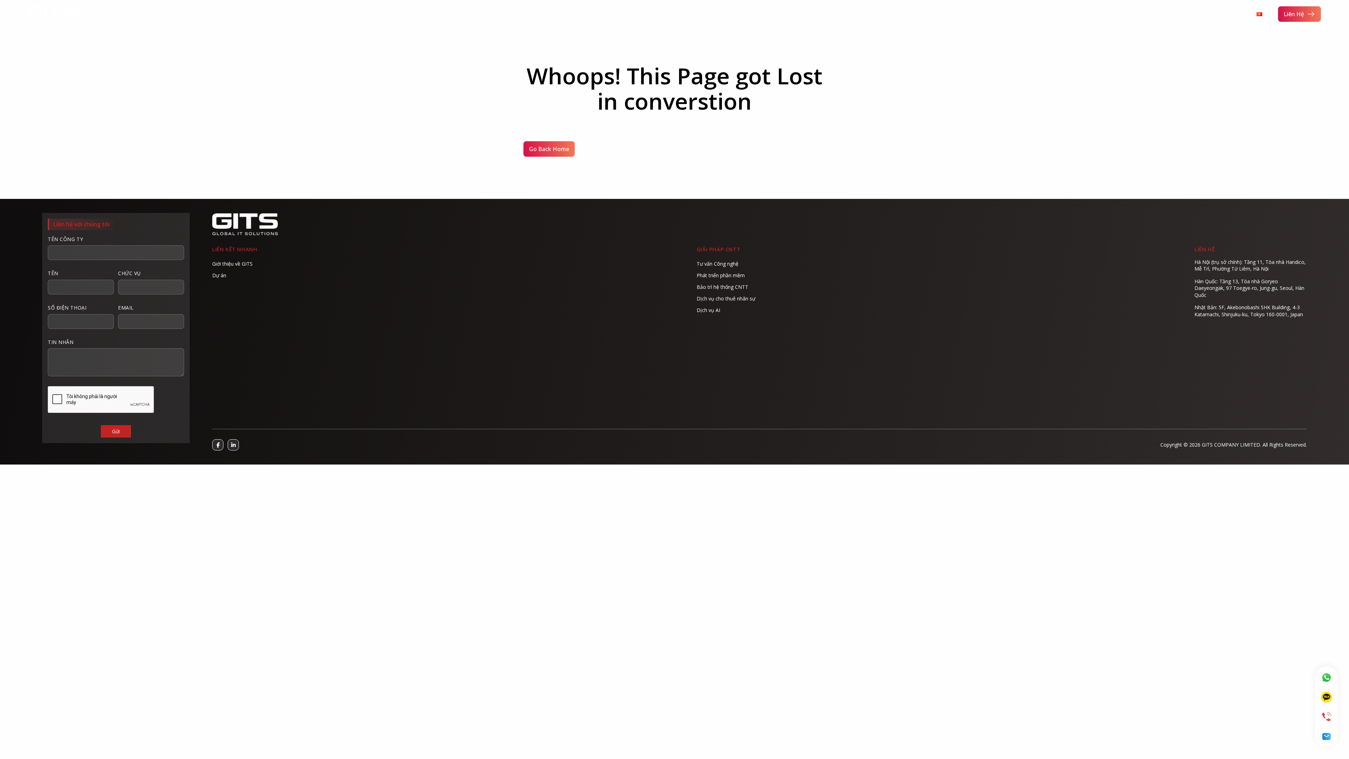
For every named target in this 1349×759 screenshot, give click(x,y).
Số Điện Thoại (67, 307)
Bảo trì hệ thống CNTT (722, 287)
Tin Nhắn (60, 342)
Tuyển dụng (801, 14)
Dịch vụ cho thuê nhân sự (726, 298)
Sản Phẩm (611, 14)
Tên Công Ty (65, 239)
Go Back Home (549, 149)
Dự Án (706, 14)
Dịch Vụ (561, 14)
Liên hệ (1294, 14)
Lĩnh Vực (661, 14)
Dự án (219, 275)
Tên (53, 273)
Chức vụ (129, 273)
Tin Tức (749, 14)
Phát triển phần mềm (721, 275)
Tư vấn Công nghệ (717, 263)
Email (126, 307)
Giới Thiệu (512, 14)
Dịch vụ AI (708, 310)
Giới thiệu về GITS (232, 263)
